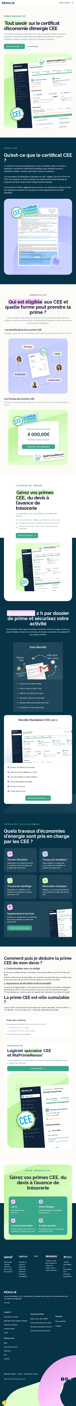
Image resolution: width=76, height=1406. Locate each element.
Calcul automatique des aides (40, 1323)
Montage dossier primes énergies (15, 1321)
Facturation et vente (11, 1317)
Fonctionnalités (9, 1329)
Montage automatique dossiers (41, 1327)
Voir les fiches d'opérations (19, 928)
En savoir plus (33, 46)
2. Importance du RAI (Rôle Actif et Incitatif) (21, 1031)
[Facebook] (62, 1379)
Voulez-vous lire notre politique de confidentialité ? (21, 1389)
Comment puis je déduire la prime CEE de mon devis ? (26, 1024)
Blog (5, 1343)
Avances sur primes (10, 1325)
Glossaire (7, 1351)
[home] (8, 2)
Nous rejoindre (60, 1321)
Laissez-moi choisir (23, 1396)
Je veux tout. (37, 1396)
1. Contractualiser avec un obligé (18, 1027)
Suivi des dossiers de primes (40, 1331)
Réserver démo (64, 3)
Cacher (9, 1396)
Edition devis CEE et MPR (39, 1319)
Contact (6, 1359)
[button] (4, 1402)
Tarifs (6, 1332)
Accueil (7, 1303)
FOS (5, 1355)
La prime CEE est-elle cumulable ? (19, 1034)
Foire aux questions (11, 1347)
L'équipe (58, 1326)
